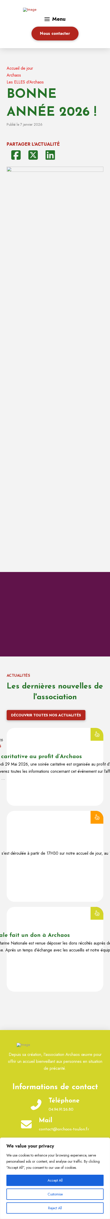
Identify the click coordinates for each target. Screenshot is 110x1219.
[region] (55, 1178)
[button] (55, 19)
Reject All (55, 1208)
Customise (55, 1194)
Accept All (55, 1180)
